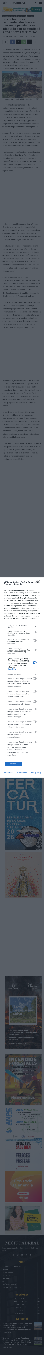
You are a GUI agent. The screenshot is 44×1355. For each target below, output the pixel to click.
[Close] (39, 582)
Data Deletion (8, 773)
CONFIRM (13, 764)
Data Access (22, 773)
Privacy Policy (36, 773)
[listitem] (22, 626)
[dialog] (22, 677)
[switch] (35, 632)
